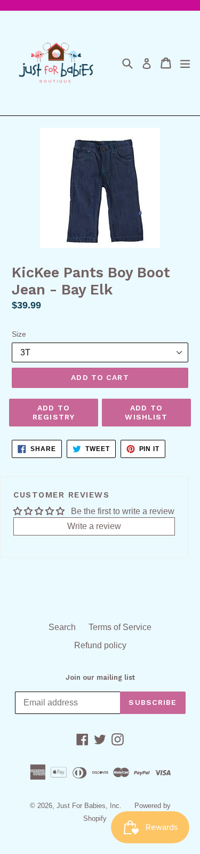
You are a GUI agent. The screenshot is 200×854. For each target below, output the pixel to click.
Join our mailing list (100, 677)
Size (19, 334)
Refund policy (100, 645)
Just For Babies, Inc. (89, 806)
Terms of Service (120, 627)
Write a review (94, 526)
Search (62, 627)
